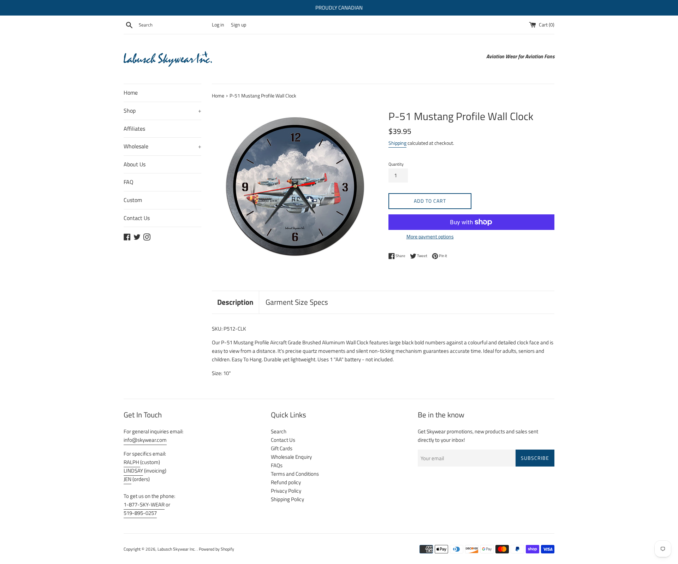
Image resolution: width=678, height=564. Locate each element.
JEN (127, 479)
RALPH (132, 462)
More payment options (430, 236)
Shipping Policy (287, 499)
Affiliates (134, 128)
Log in (218, 24)
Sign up (238, 24)
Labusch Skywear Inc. (177, 549)
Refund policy (286, 482)
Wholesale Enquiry (291, 457)
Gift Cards (281, 448)
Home (131, 92)
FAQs (276, 465)
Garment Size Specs (297, 302)
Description (235, 302)
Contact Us (137, 218)
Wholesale (162, 146)
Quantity (396, 164)
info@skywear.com (145, 440)
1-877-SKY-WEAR (144, 504)
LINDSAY (133, 471)
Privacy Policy (286, 491)
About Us (134, 164)
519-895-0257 (140, 513)
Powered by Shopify (216, 549)
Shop (162, 110)
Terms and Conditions (295, 474)
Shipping (397, 143)
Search (278, 431)
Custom (133, 200)
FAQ (128, 182)
